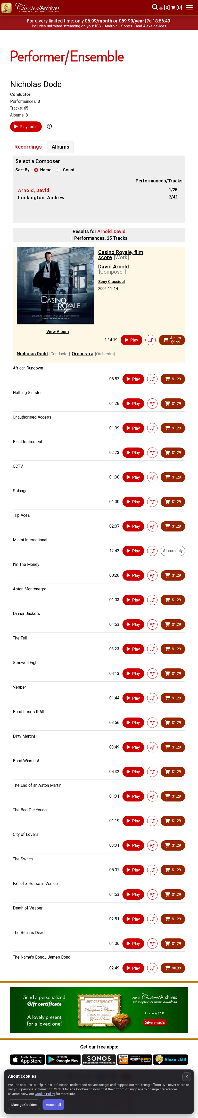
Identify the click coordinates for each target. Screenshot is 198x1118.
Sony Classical (111, 281)
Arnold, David (33, 190)
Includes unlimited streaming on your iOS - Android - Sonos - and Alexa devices (99, 26)
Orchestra (82, 353)
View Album (57, 331)
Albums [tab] (60, 147)
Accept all (53, 1105)
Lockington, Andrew (41, 197)
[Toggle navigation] (189, 7)
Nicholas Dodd (32, 353)
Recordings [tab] (28, 147)
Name (46, 169)
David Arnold (113, 267)
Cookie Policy (45, 1094)
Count (69, 169)
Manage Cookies (24, 1105)
